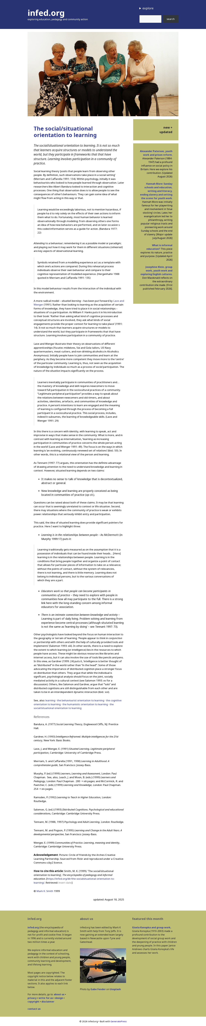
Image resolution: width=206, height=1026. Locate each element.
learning (50, 700)
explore (148, 8)
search (171, 19)
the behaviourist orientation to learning (80, 700)
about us (59, 994)
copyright (33, 1001)
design (59, 998)
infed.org (46, 12)
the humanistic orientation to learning (85, 704)
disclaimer (47, 1001)
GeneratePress (119, 1021)
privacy (32, 998)
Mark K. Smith (44, 891)
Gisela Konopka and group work (151, 927)
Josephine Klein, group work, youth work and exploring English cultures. (156, 270)
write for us (46, 998)
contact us (34, 1008)
